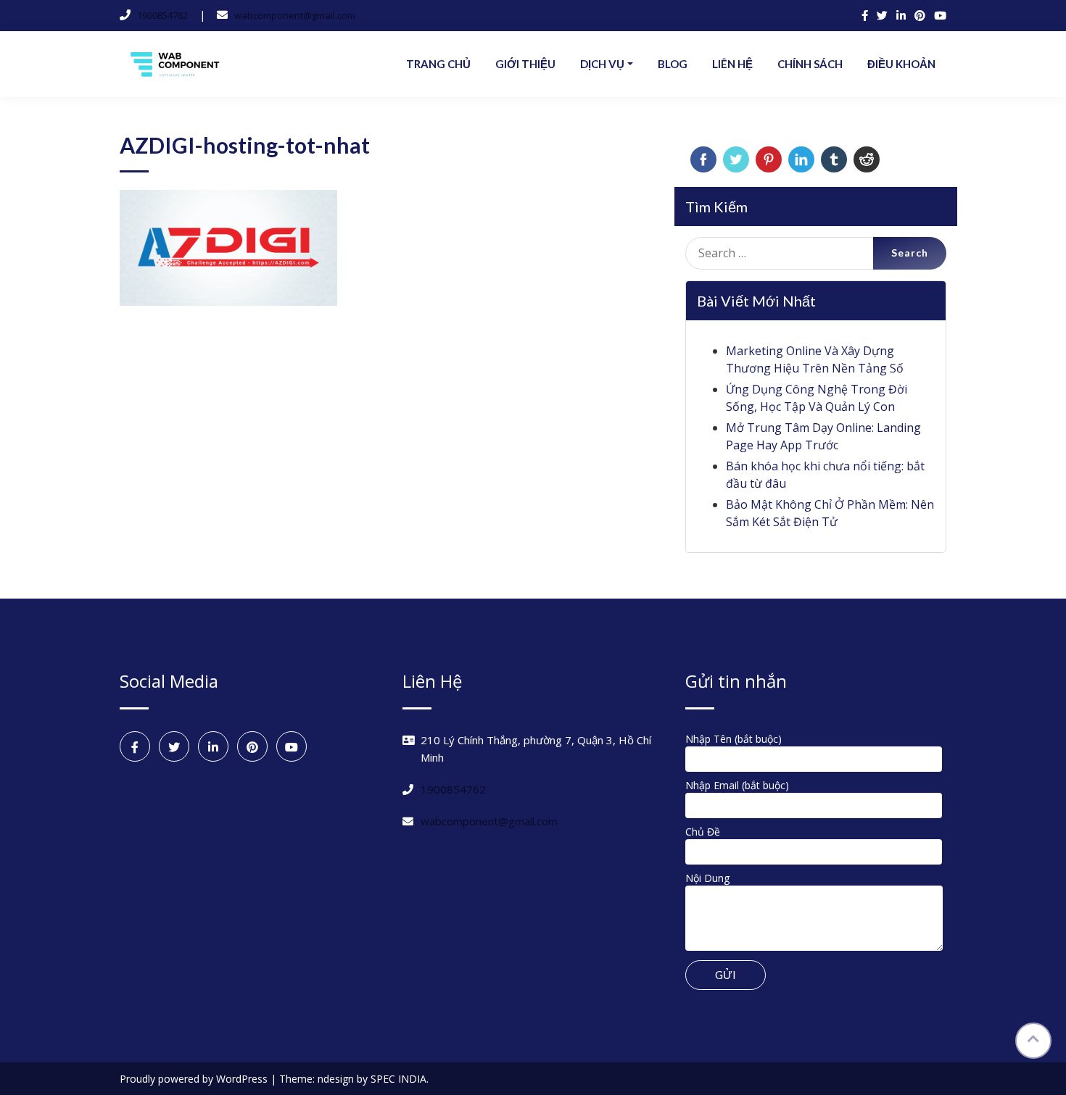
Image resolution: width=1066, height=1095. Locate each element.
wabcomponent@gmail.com (294, 15)
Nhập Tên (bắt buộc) (733, 739)
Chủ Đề (702, 831)
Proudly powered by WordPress (195, 1079)
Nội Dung (707, 878)
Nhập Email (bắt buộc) (737, 785)
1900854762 (162, 15)
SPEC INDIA (398, 1079)
